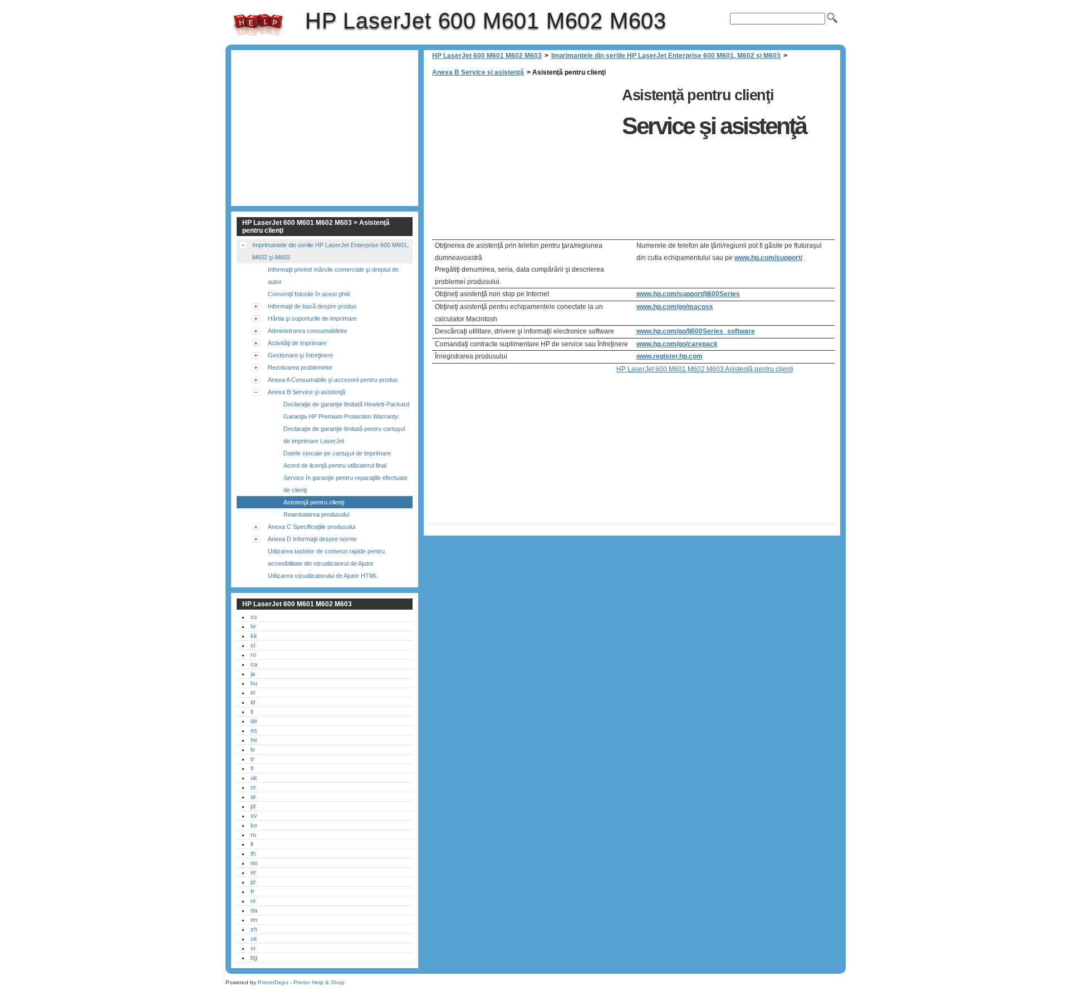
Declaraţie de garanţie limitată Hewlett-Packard (346, 404)
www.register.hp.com (669, 356)
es (254, 730)
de (254, 721)
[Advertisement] (522, 161)
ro (253, 654)
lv (253, 749)
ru (253, 834)
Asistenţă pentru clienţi (313, 502)
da (254, 910)
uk (254, 777)
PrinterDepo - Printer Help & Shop (301, 982)
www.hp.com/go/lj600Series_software (695, 331)
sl (253, 645)
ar (253, 796)
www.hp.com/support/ (768, 258)
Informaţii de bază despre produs (312, 306)
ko (254, 825)
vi (253, 948)
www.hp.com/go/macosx (674, 307)
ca (254, 664)
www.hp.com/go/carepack (677, 344)
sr (253, 787)
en (254, 919)
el (253, 692)
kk (254, 635)
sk (254, 938)
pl (253, 882)
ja (253, 673)
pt (253, 806)
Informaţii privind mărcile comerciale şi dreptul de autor (333, 275)
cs (254, 617)
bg (254, 957)
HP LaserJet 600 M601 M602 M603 (258, 25)
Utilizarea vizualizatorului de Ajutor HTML (322, 575)
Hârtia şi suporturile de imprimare (312, 318)
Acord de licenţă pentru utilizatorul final (334, 465)
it (252, 711)
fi (252, 768)
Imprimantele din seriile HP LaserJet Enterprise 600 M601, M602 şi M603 (666, 56)
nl (253, 900)
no (254, 863)
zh (254, 929)
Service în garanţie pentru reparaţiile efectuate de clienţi (345, 483)
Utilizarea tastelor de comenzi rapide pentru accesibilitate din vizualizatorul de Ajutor (326, 557)
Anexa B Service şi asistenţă (478, 72)
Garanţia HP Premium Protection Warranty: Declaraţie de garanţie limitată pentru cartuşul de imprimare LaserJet (344, 428)
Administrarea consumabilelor (307, 330)
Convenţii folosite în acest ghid (309, 294)
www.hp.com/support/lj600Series (688, 294)
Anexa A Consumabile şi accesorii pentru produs (333, 379)
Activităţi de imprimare (297, 343)
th (253, 853)
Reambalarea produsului (316, 514)
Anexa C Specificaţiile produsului (311, 526)
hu (254, 683)
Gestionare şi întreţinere (300, 355)
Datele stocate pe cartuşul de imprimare (337, 453)
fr (252, 891)
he (254, 740)
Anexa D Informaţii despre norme (312, 539)
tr (252, 758)
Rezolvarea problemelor (300, 367)
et (253, 872)
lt (252, 844)
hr (253, 626)
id (253, 702)
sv (254, 815)
